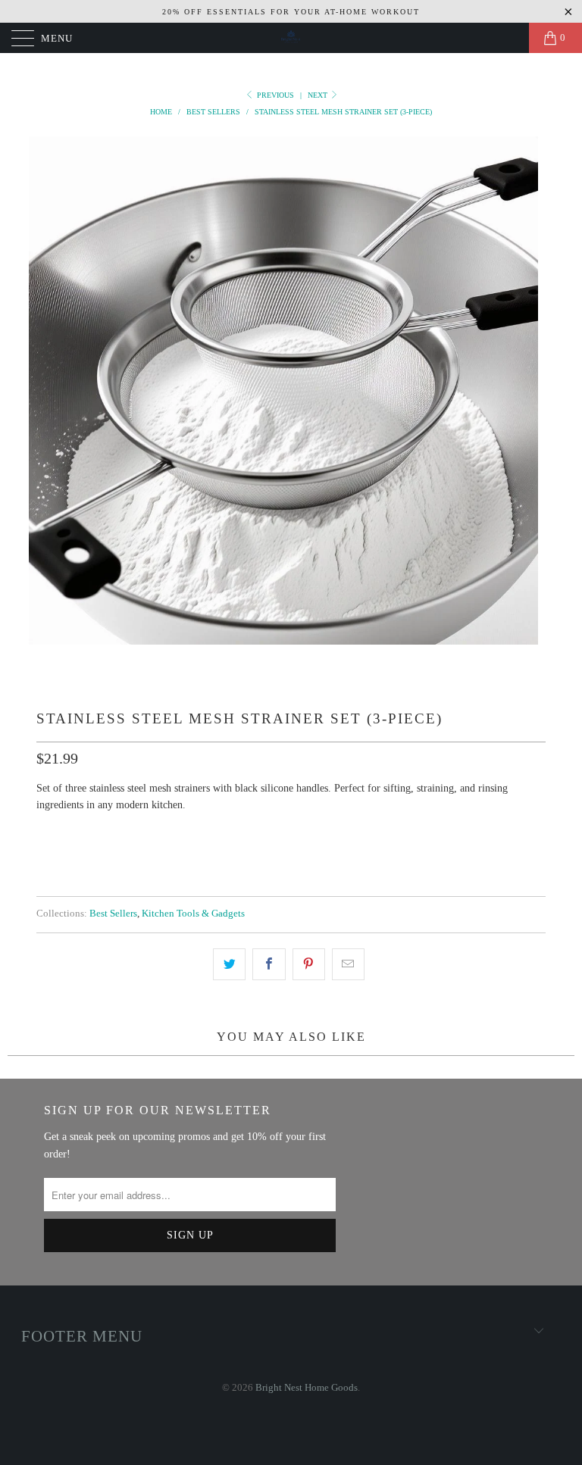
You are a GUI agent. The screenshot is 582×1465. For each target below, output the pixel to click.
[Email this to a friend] (348, 964)
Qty (47, 833)
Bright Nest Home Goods (306, 1387)
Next (319, 95)
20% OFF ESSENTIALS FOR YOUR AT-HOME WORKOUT (291, 12)
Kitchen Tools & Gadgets (193, 913)
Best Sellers (113, 913)
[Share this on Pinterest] (309, 964)
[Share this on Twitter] (229, 964)
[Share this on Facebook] (268, 964)
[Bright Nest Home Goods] (291, 38)
